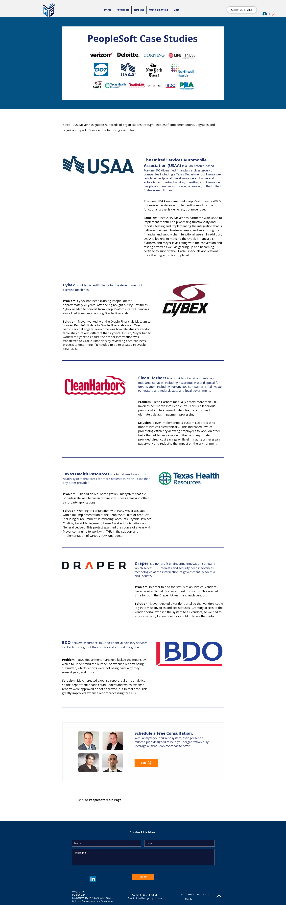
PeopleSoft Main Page (105, 800)
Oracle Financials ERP (202, 239)
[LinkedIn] (93, 879)
